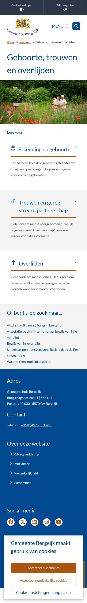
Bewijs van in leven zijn (23, 343)
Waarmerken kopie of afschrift (29, 361)
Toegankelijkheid (26, 473)
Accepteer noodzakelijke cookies (43, 580)
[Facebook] (11, 522)
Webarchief (22, 483)
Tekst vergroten (65, 5)
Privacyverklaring (26, 454)
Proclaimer (22, 464)
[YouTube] (59, 522)
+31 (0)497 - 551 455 (36, 425)
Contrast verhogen (21, 5)
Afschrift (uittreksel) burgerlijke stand (34, 325)
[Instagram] (46, 522)
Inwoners (25, 42)
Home (10, 42)
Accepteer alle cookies (43, 568)
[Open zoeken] (76, 26)
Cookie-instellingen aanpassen (43, 592)
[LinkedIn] (34, 522)
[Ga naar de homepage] (23, 26)
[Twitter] (23, 522)
